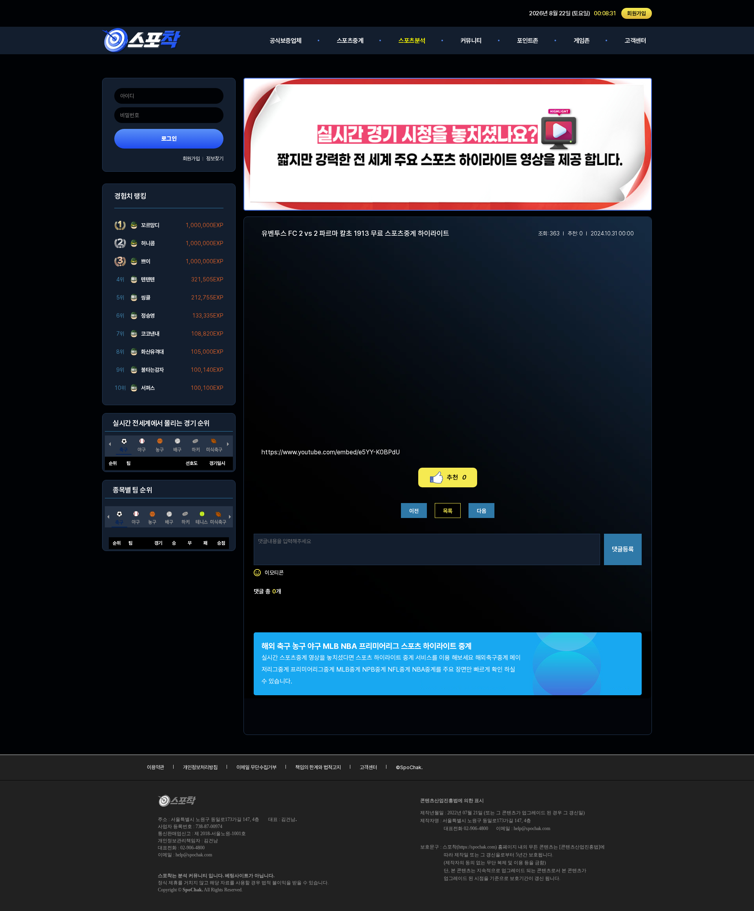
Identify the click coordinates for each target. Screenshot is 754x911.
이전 (414, 511)
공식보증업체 (286, 40)
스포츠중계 (350, 40)
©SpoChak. (409, 767)
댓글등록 (623, 549)
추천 (456, 477)
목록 (447, 511)
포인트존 (527, 40)
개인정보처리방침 (200, 767)
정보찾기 (214, 159)
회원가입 (636, 13)
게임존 (582, 40)
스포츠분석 (412, 40)
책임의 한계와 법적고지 (318, 767)
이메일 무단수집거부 (256, 767)
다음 (481, 511)
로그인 (169, 138)
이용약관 (155, 767)
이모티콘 (274, 572)
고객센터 (635, 40)
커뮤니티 (471, 40)
